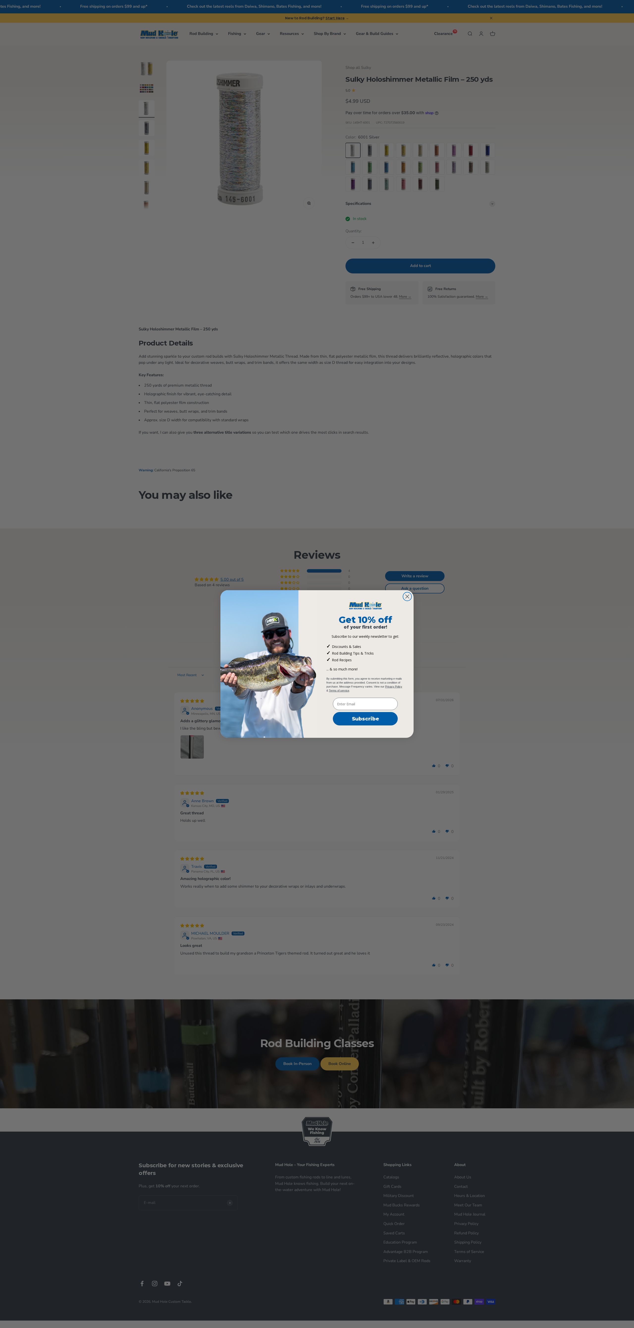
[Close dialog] (407, 596)
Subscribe (365, 719)
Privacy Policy (393, 686)
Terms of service (339, 690)
